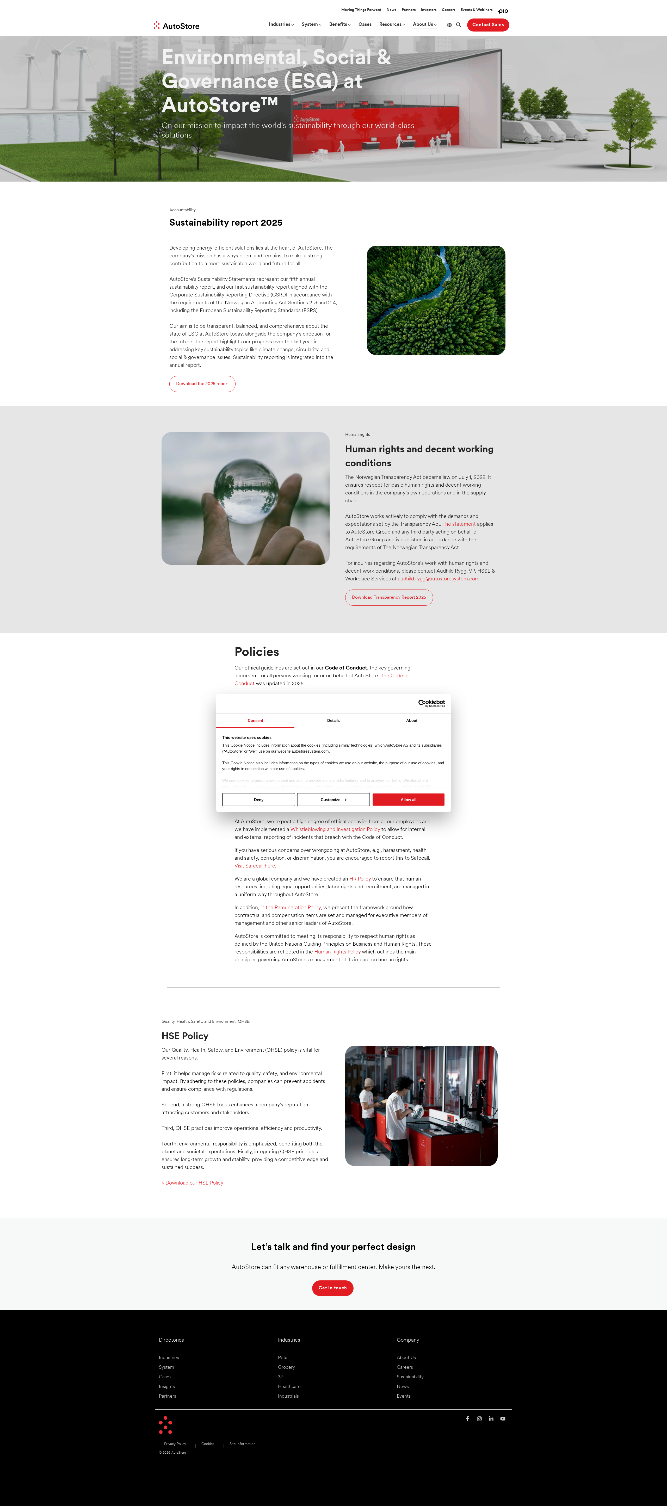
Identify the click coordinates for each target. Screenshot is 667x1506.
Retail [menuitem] (283, 1358)
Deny (258, 799)
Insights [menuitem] (167, 1387)
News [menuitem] (403, 1387)
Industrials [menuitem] (288, 1396)
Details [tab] (333, 720)
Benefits (338, 24)
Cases (365, 24)
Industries (279, 24)
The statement (459, 524)
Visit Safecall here (254, 866)
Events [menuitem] (404, 1396)
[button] (468, 1419)
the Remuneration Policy (293, 907)
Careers (448, 10)
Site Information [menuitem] (243, 1444)
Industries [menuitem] (169, 1358)
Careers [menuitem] (405, 1367)
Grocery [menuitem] (286, 1367)
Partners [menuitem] (167, 1396)
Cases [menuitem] (165, 1377)
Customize (330, 799)
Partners (409, 10)
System (310, 24)
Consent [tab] (255, 720)
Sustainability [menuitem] (410, 1377)
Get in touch (333, 1288)
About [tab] (411, 720)
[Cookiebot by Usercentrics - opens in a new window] (422, 704)
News (392, 10)
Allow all (408, 799)
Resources (390, 24)
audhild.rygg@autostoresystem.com (438, 579)
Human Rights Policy (337, 952)
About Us (423, 24)
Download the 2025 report (202, 384)
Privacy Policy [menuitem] (175, 1444)
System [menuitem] (166, 1367)
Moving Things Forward (361, 10)
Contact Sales (488, 25)
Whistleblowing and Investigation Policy (336, 829)
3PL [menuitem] (282, 1377)
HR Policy (360, 879)
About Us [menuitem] (406, 1358)
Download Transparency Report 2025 (389, 597)
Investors (429, 10)
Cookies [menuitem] (207, 1444)
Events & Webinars (477, 10)
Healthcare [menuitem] (289, 1387)
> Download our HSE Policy (192, 1183)
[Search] (458, 25)
